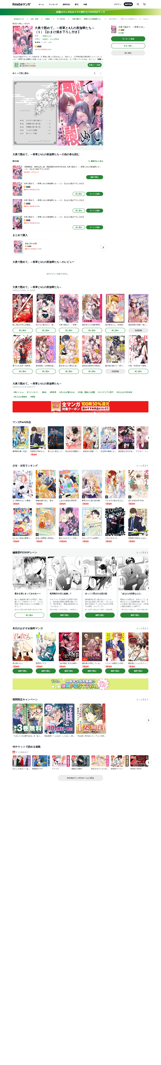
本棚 (85, 4)
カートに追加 (95, 194)
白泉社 (45, 39)
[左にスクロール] (95, 73)
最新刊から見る (97, 161)
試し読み (79, 194)
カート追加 (129, 39)
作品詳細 (138, 330)
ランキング (53, 4)
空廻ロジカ (47, 36)
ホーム (41, 4)
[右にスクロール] (100, 73)
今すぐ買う (128, 46)
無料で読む (95, 177)
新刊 (76, 4)
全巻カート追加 (94, 65)
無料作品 (66, 4)
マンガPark (54, 39)
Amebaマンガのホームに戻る (80, 777)
